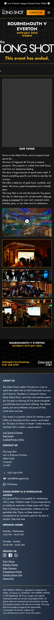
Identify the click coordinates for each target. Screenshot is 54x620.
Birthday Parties (10, 565)
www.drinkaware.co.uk (12, 612)
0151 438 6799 (15, 472)
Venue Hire (8, 578)
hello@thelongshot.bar (18, 478)
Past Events (8, 436)
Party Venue (8, 561)
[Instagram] (4, 555)
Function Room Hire (12, 575)
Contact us (36, 12)
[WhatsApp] (16, 555)
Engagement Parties (12, 571)
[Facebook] (10, 555)
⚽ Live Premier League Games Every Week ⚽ (27, 3)
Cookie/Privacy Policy (13, 439)
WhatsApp (12, 484)
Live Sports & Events (12, 432)
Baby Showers (9, 568)
